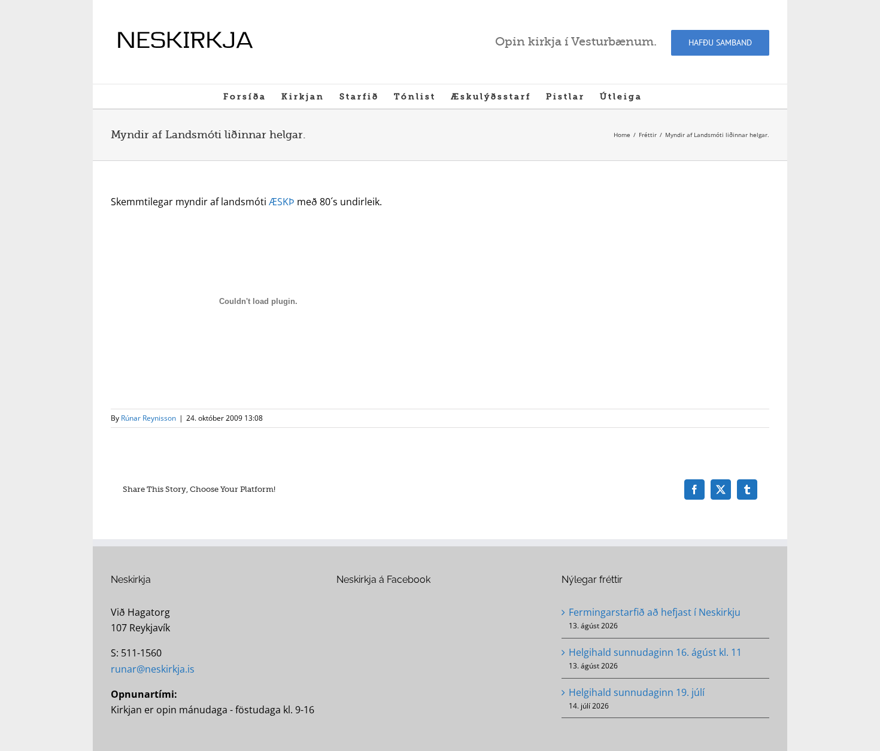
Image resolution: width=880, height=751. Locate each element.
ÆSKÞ (282, 201)
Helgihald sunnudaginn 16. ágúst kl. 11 (655, 652)
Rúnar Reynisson (148, 418)
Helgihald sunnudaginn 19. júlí (637, 692)
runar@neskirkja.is (153, 669)
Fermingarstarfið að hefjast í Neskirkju (655, 612)
